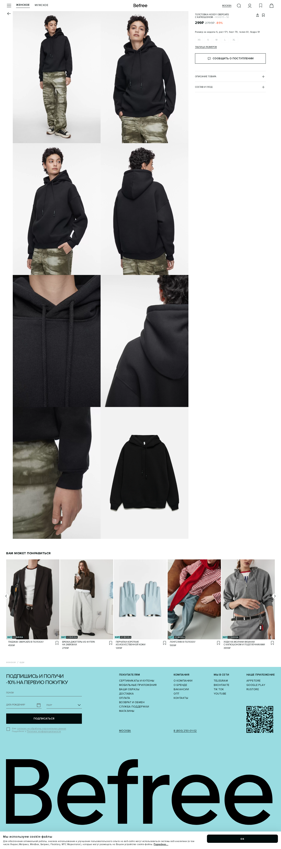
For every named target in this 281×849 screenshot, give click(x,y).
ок (242, 839)
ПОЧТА (10, 692)
